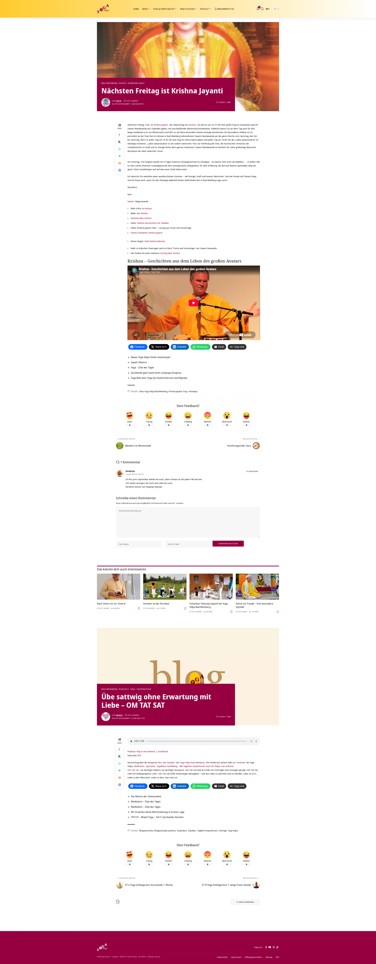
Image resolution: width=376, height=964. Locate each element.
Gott (254, 773)
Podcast (124, 689)
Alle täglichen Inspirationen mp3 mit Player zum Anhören (206, 766)
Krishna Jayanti (161, 124)
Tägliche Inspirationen (207, 830)
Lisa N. (119, 101)
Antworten (253, 471)
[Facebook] (266, 947)
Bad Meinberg (109, 83)
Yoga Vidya (233, 830)
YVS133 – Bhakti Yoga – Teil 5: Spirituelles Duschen (157, 817)
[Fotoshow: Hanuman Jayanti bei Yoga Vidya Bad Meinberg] (211, 587)
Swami (130, 201)
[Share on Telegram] (119, 156)
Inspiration (182, 830)
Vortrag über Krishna (170, 253)
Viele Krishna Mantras (154, 241)
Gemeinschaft (136, 83)
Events (123, 83)
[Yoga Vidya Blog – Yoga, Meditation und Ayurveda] (102, 947)
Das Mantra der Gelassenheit (146, 796)
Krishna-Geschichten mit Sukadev (153, 222)
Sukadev (171, 762)
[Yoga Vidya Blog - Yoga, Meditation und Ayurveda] (103, 8)
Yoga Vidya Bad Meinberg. (192, 762)
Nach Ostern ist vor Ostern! (111, 603)
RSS (139, 755)
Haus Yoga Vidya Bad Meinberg (153, 391)
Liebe (154, 773)
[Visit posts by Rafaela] (105, 716)
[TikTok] (277, 947)
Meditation (138, 766)
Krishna (192, 124)
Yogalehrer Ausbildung (166, 766)
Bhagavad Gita (155, 762)
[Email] (119, 163)
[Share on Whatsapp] (119, 149)
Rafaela (119, 715)
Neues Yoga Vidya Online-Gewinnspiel (150, 357)
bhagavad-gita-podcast (165, 830)
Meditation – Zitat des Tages (146, 801)
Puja (185, 391)
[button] (262, 8)
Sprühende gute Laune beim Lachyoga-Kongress (156, 372)
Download (163, 751)
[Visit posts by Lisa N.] (105, 102)
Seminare (240, 762)
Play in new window (145, 751)
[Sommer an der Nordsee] (165, 587)
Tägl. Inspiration (140, 689)
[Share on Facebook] (119, 135)
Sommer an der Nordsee (156, 603)
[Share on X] (119, 142)
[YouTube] (270, 947)
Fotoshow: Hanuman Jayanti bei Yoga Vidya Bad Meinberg (208, 605)
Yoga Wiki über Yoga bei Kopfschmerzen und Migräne (159, 378)
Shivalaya (193, 391)
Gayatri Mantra (139, 362)
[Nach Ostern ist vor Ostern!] (118, 587)
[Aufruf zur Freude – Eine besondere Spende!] (257, 587)
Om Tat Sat (133, 769)
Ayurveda (150, 766)
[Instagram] (273, 947)
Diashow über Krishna (141, 218)
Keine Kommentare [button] (246, 902)
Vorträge (223, 830)
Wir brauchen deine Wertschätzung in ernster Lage (157, 812)
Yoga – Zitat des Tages (142, 367)
